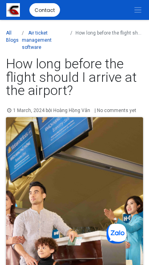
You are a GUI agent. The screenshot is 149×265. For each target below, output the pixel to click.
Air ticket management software (37, 40)
